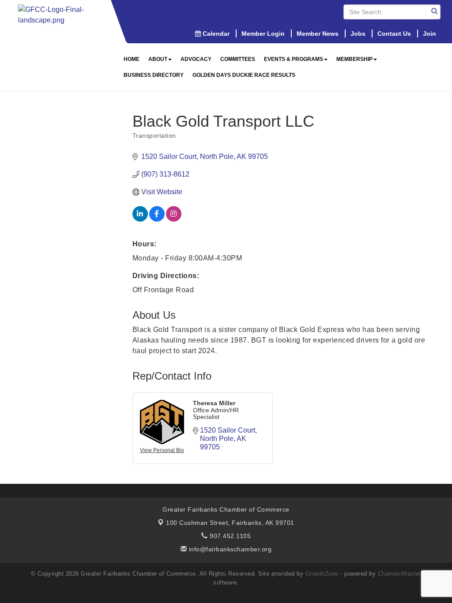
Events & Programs (293, 59)
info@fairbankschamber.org (229, 549)
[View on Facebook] (157, 219)
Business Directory (154, 75)
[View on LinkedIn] (140, 219)
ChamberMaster (400, 573)
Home (131, 59)
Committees (237, 59)
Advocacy (196, 59)
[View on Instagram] (173, 219)
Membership (354, 59)
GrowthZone (322, 573)
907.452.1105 (229, 535)
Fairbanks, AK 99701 (230, 522)
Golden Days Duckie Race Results (243, 75)
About (157, 59)
